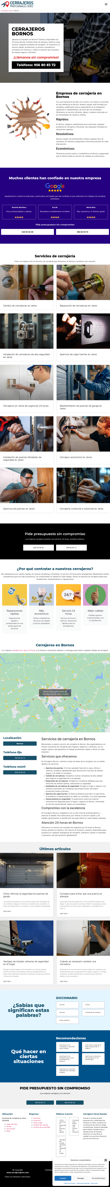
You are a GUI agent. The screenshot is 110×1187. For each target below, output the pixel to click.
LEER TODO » (7, 911)
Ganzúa (62, 1012)
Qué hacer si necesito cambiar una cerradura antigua (67, 1070)
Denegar (80, 1178)
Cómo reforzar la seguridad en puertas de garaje (63, 1126)
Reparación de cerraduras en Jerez (78, 305)
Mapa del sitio (11, 1124)
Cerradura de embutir (93, 1012)
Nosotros (37, 1120)
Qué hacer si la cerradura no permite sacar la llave (67, 1046)
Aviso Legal (94, 1183)
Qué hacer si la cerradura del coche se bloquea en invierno (66, 1058)
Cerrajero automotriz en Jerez (76, 457)
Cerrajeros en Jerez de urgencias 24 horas (26, 405)
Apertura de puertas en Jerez (19, 508)
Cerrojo (62, 1004)
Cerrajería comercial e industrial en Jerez (81, 508)
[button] (106, 1160)
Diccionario (10, 1129)
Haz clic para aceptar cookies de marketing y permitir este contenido (55, 693)
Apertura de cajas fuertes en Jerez (78, 354)
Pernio (87, 1004)
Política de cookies (40, 1125)
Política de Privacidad (83, 1183)
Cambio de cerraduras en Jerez (20, 305)
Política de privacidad (41, 1127)
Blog (8, 1131)
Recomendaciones (71, 1038)
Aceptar (63, 1178)
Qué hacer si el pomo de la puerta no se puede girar (93, 1057)
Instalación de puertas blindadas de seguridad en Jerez (22, 458)
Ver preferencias (98, 1178)
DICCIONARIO (66, 998)
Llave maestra (64, 1020)
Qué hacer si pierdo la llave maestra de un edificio (93, 1046)
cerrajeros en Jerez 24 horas (23, 650)
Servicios (36, 1118)
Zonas (8, 1126)
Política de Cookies (69, 1183)
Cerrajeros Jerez (6, 11)
